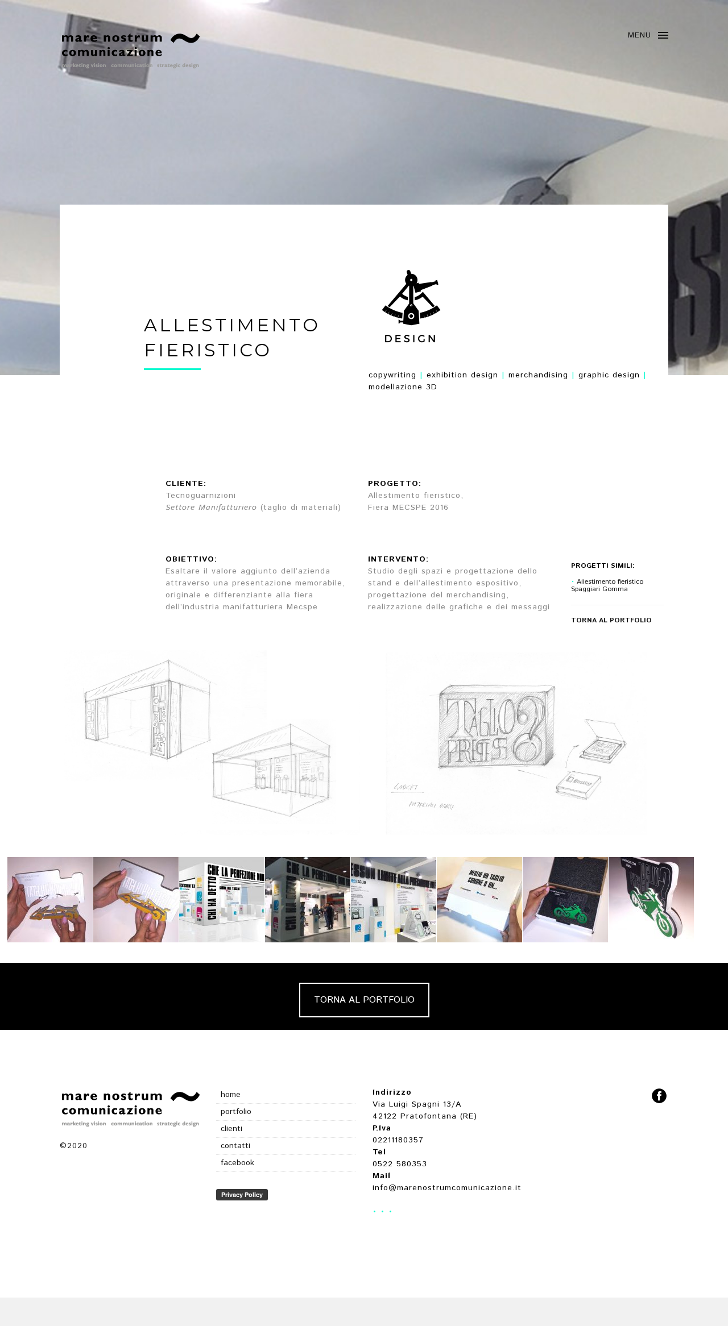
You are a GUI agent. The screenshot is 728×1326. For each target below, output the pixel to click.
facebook (237, 1163)
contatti (235, 1146)
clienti (231, 1128)
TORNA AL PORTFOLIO (364, 1000)
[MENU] (663, 38)
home (231, 1094)
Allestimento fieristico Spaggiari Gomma (607, 585)
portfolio (236, 1111)
